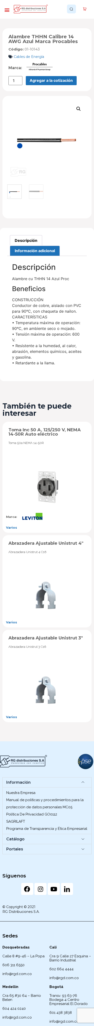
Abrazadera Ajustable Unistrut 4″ (45, 543)
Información (18, 782)
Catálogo (15, 839)
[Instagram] (40, 889)
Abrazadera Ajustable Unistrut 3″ (45, 638)
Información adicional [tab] (35, 250)
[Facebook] (27, 889)
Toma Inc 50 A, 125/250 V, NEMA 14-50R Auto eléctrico (44, 432)
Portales (14, 849)
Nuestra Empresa (20, 793)
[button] (7, 10)
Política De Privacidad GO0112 (31, 814)
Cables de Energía (29, 57)
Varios (11, 527)
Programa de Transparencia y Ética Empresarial (46, 828)
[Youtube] (54, 889)
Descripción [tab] (26, 240)
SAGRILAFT (15, 821)
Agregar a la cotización (51, 80)
